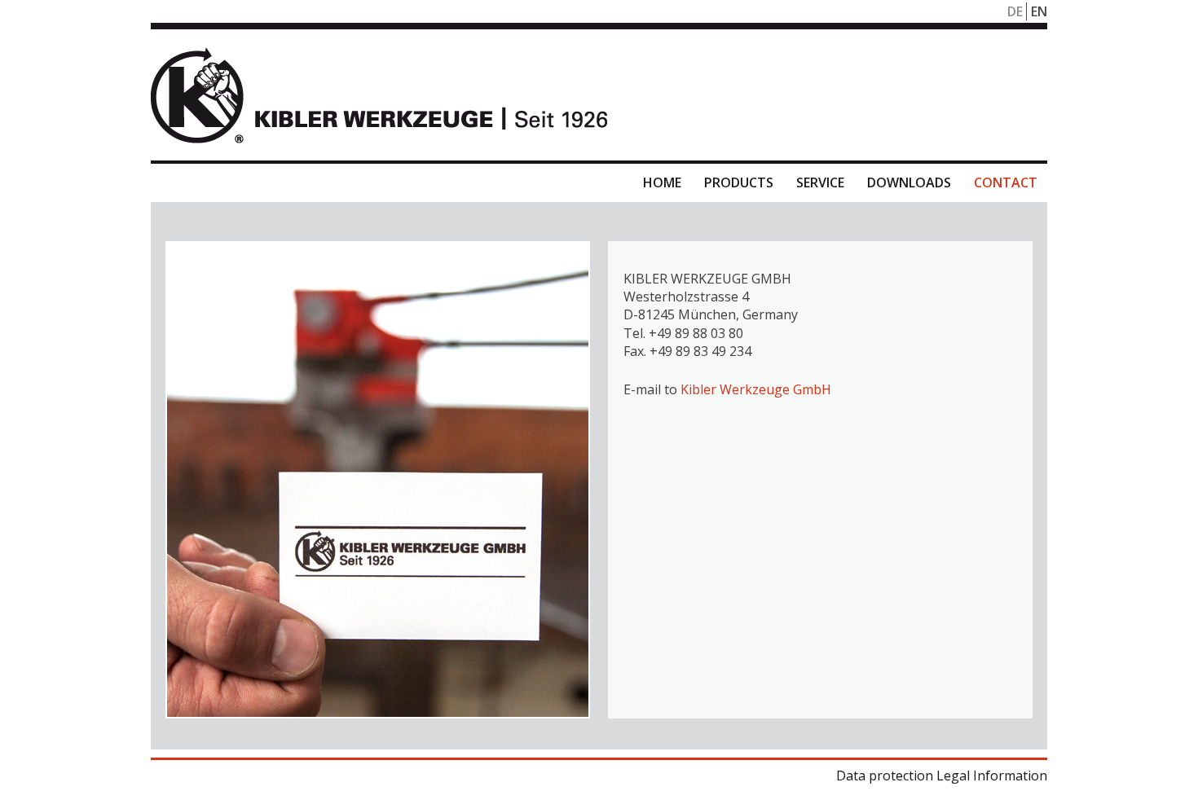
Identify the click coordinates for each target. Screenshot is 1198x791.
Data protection (884, 775)
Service (820, 182)
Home (662, 182)
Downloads (909, 182)
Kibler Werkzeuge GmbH (755, 389)
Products (738, 182)
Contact (1005, 182)
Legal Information (991, 775)
